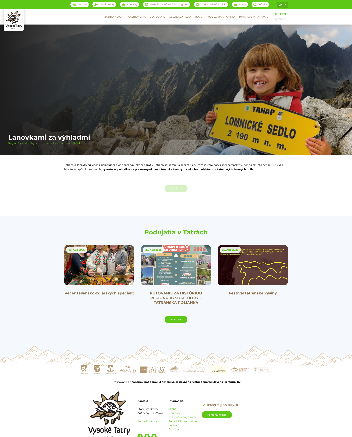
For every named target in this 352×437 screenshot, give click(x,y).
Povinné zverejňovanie (183, 417)
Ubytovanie (157, 16)
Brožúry (174, 429)
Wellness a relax (180, 16)
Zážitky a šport (114, 16)
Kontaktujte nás (216, 414)
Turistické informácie (253, 16)
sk (280, 4)
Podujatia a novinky (221, 16)
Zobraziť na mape (149, 421)
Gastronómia (137, 16)
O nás (172, 408)
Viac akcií (176, 319)
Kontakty (174, 413)
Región (199, 16)
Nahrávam (176, 188)
